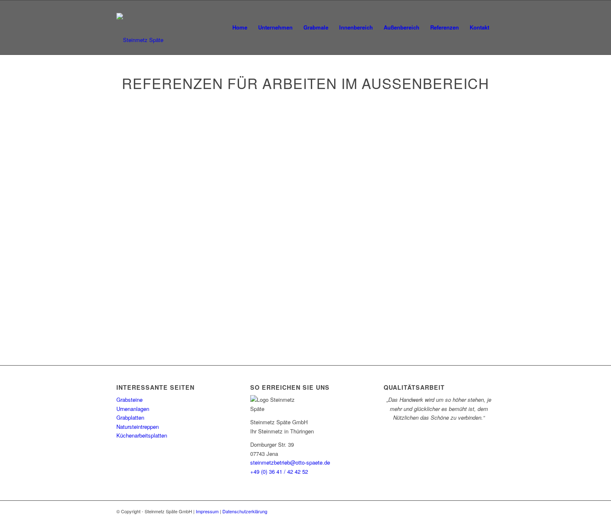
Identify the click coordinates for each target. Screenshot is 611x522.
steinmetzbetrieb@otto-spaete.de (290, 462)
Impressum (207, 511)
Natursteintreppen (137, 426)
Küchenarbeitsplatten (141, 435)
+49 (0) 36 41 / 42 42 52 (279, 471)
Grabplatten (130, 417)
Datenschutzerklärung (244, 511)
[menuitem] (240, 27)
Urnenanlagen (132, 409)
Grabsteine (129, 399)
